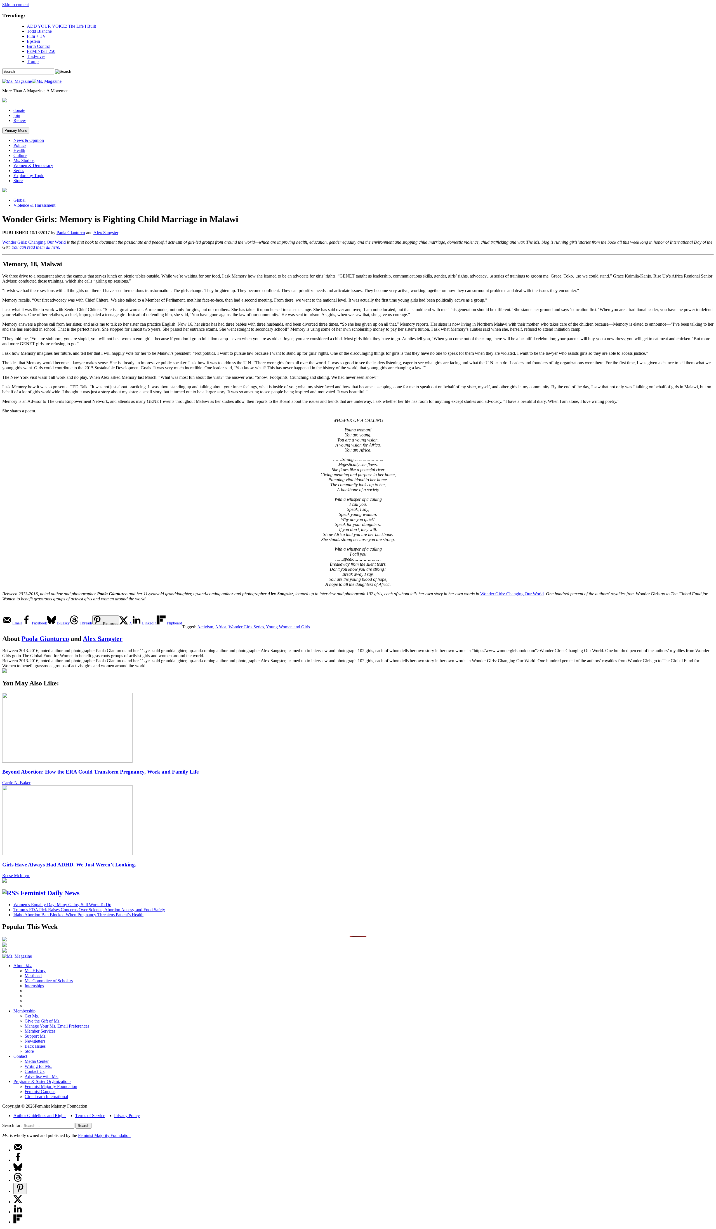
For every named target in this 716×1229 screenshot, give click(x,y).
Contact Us (34, 1071)
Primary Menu (15, 130)
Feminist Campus (40, 1091)
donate (19, 110)
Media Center (37, 1061)
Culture (20, 155)
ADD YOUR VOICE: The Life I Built (61, 26)
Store (18, 180)
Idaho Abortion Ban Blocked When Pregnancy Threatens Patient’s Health (78, 914)
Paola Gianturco (70, 232)
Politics (19, 145)
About (22, 965)
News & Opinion (28, 140)
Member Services (40, 1031)
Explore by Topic (28, 175)
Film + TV (36, 36)
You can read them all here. (36, 247)
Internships (34, 985)
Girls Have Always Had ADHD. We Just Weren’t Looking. (69, 865)
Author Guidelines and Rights (39, 1115)
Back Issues (35, 1046)
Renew (19, 120)
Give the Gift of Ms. (42, 1021)
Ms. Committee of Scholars (49, 980)
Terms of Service (90, 1115)
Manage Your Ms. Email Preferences (57, 1026)
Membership (24, 1011)
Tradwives (36, 56)
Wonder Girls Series (246, 626)
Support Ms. (35, 1036)
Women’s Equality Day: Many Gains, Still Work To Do (62, 904)
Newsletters (35, 1041)
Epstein (33, 41)
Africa (220, 626)
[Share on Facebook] (17, 1160)
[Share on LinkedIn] (17, 1211)
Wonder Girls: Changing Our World (34, 242)
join (16, 115)
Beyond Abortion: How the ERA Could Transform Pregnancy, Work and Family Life (100, 772)
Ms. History (35, 970)
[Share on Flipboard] (17, 1221)
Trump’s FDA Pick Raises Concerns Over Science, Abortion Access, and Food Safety (89, 909)
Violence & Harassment (34, 205)
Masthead (33, 975)
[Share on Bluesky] (17, 1170)
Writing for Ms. (38, 1066)
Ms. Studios (23, 160)
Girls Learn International (46, 1096)
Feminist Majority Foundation (51, 1086)
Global (19, 200)
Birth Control (38, 46)
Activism (205, 626)
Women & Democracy (33, 165)
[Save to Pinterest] (20, 1188)
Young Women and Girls (288, 626)
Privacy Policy (127, 1115)
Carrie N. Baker (16, 782)
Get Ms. (32, 1016)
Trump (33, 61)
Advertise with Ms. (41, 1076)
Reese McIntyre (16, 875)
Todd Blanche (39, 31)
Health (19, 150)
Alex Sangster (105, 232)
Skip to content (15, 4)
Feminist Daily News (49, 893)
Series (18, 170)
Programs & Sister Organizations (42, 1081)
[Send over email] (17, 1150)
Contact (20, 1056)
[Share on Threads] (17, 1180)
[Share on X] (17, 1201)
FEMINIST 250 (41, 51)
